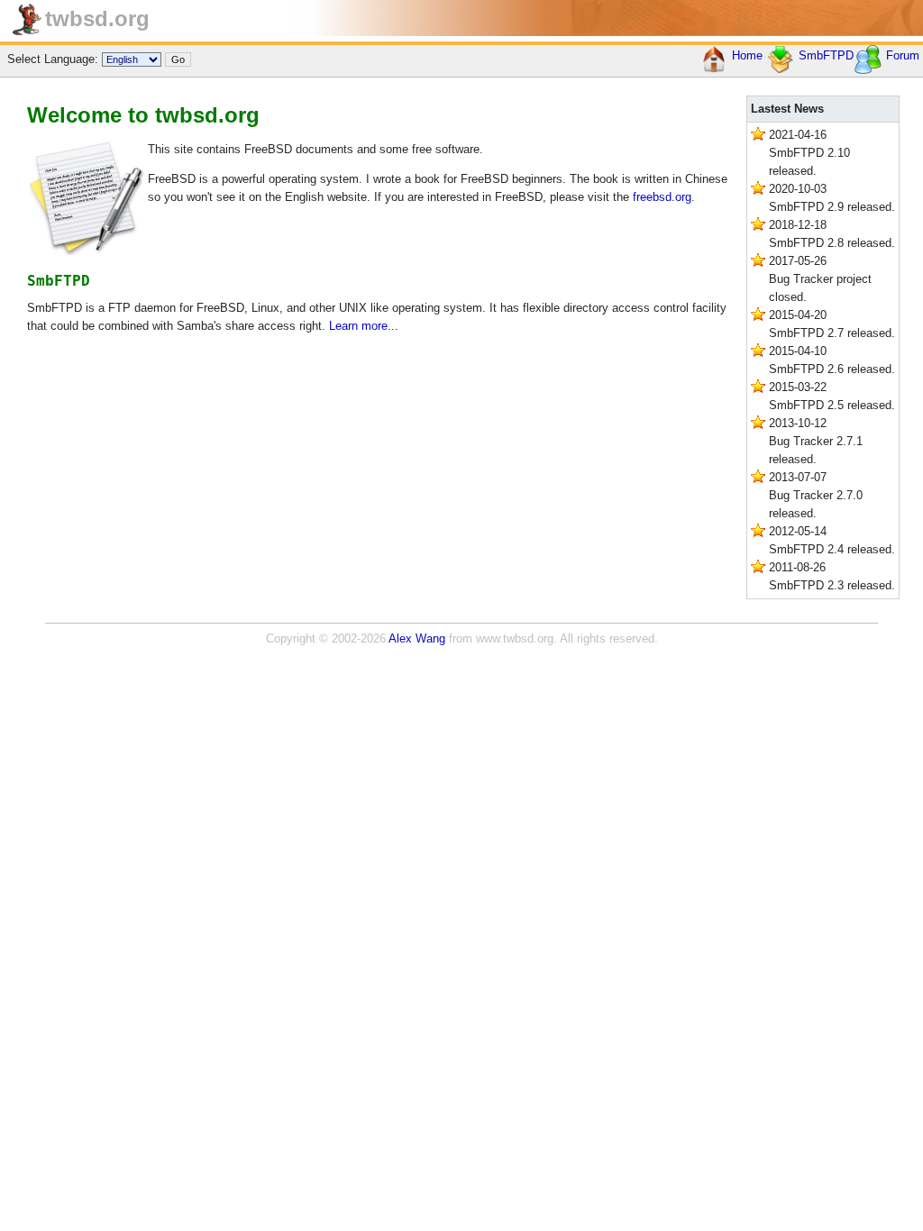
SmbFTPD (824, 55)
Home (745, 55)
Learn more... (363, 326)
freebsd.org (662, 197)
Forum (900, 55)
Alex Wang (416, 638)
